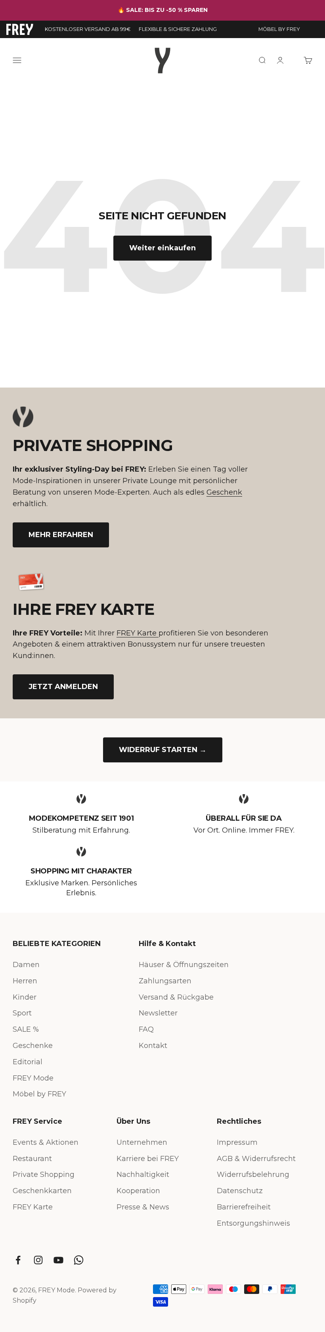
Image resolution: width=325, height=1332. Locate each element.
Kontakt (153, 1045)
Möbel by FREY (39, 1094)
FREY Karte (138, 633)
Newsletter (158, 1013)
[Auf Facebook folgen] (18, 1260)
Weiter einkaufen (162, 248)
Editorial (27, 1062)
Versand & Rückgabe (176, 997)
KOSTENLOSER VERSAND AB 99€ (87, 29)
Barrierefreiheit (244, 1207)
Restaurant (32, 1158)
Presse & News (143, 1207)
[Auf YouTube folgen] (58, 1260)
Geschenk (224, 492)
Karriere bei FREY (148, 1158)
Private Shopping (44, 1174)
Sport (22, 1013)
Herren (25, 981)
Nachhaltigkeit (143, 1174)
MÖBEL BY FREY (279, 29)
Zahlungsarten (165, 981)
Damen (26, 964)
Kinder (24, 997)
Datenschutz (240, 1190)
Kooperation (138, 1190)
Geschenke (33, 1045)
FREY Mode (33, 1078)
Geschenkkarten (42, 1190)
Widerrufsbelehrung (253, 1174)
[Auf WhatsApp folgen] (78, 1260)
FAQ (146, 1029)
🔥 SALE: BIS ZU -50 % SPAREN (163, 9)
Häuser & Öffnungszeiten (184, 964)
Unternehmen (142, 1142)
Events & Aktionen (45, 1142)
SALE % (26, 1029)
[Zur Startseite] (19, 29)
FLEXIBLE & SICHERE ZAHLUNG (178, 29)
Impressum (237, 1142)
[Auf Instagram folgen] (38, 1260)
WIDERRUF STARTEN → (162, 749)
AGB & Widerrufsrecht (256, 1158)
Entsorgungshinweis (253, 1223)
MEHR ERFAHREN (61, 534)
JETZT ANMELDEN (63, 686)
